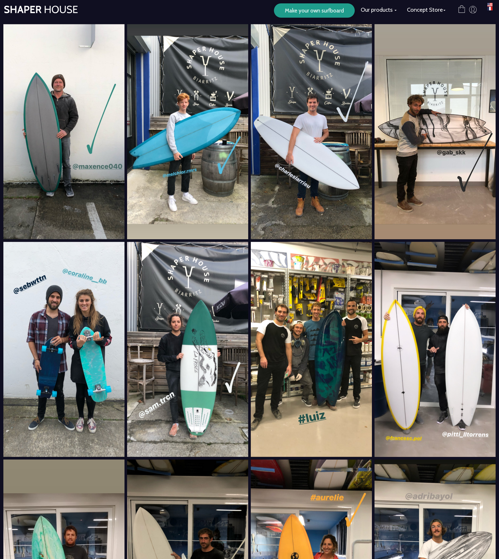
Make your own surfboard (314, 10)
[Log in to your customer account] (473, 10)
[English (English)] (490, 5)
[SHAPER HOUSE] (39, 6)
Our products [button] (377, 9)
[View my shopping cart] (462, 6)
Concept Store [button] (425, 9)
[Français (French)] (490, 9)
